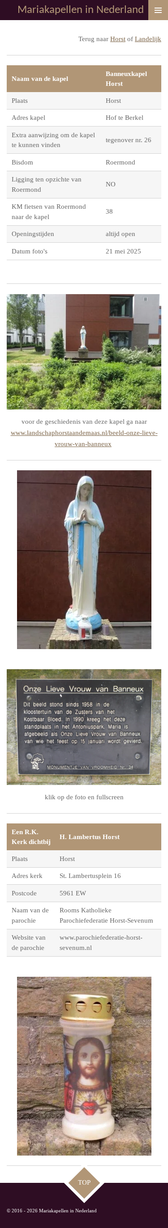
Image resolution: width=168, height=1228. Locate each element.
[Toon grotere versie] (84, 352)
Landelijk (148, 38)
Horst (117, 38)
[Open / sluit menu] (158, 10)
